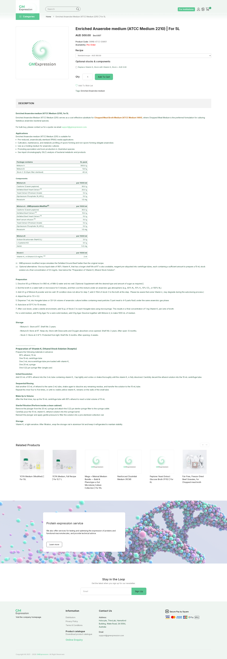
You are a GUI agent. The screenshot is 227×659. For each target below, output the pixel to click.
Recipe (79, 50)
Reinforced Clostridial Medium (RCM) (127, 478)
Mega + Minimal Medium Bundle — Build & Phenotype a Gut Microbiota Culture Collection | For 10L (96, 482)
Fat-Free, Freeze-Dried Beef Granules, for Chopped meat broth (193, 479)
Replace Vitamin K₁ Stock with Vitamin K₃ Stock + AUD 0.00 (102, 67)
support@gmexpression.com (74, 127)
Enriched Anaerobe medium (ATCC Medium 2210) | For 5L (81, 16)
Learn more (54, 544)
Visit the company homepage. (29, 617)
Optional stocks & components (93, 61)
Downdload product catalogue (79, 634)
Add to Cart (104, 77)
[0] (207, 9)
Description (26, 103)
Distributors (70, 617)
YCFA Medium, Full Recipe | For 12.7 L (64, 478)
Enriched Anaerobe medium (93, 91)
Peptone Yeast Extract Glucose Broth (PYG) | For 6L (161, 479)
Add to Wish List (85, 85)
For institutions (186, 9)
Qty (78, 76)
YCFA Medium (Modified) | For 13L (32, 478)
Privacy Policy (72, 621)
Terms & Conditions (74, 625)
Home (48, 16)
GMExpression (42, 654)
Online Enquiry (74, 639)
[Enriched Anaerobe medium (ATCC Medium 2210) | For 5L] (44, 52)
